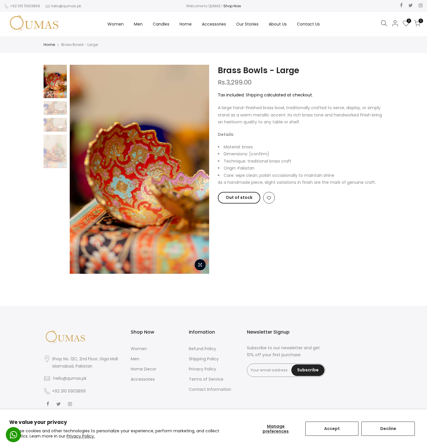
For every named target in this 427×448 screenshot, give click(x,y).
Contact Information (210, 389)
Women (115, 24)
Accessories (214, 24)
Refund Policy (202, 349)
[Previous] (80, 169)
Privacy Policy (202, 369)
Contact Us (308, 24)
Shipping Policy (204, 359)
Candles (161, 24)
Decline (388, 428)
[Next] (199, 169)
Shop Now (232, 5)
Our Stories (247, 24)
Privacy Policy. (81, 436)
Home (186, 24)
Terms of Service (206, 379)
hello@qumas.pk (66, 5)
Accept (332, 428)
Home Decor (143, 369)
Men (138, 24)
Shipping (254, 95)
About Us (278, 24)
